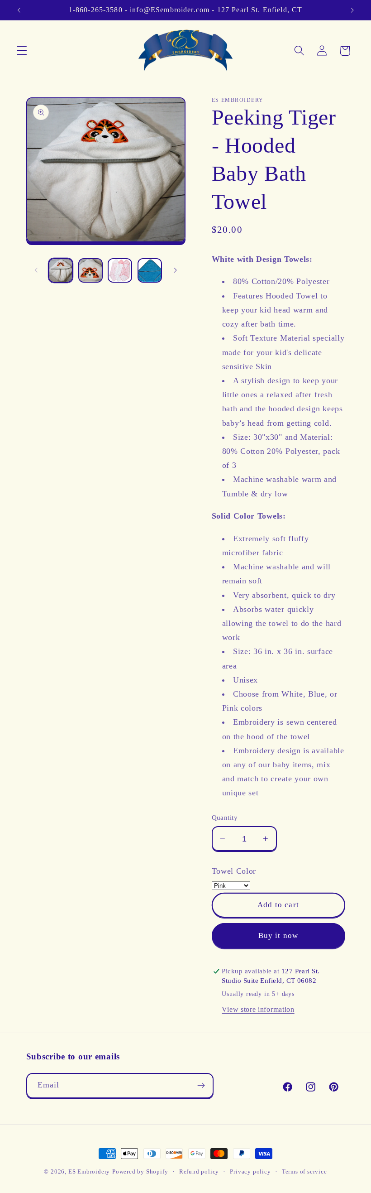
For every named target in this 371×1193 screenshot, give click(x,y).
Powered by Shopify (140, 1172)
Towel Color (234, 871)
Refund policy (199, 1172)
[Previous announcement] (19, 10)
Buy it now (278, 935)
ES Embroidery (89, 1172)
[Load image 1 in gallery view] (60, 270)
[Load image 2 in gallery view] (90, 270)
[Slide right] (176, 270)
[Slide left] (36, 270)
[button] (21, 51)
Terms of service (304, 1172)
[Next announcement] (352, 10)
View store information (258, 1009)
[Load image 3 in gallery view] (120, 270)
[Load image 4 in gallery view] (150, 270)
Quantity (225, 817)
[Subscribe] (201, 1085)
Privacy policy (250, 1172)
